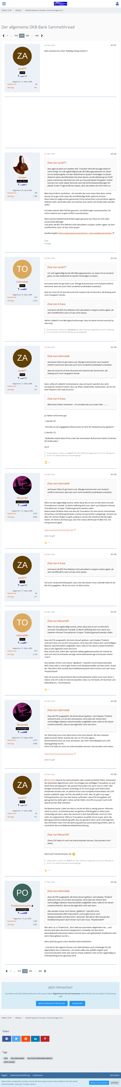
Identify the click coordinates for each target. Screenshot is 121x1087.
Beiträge (11, 87)
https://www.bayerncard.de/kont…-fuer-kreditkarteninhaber (85, 233)
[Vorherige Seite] (3, 36)
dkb (5, 1058)
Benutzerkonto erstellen (52, 1003)
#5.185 (113, 474)
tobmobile (72, 330)
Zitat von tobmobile (58, 356)
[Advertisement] (60, 122)
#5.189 (113, 774)
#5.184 (113, 347)
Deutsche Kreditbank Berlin (40, 1058)
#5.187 (113, 611)
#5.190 (113, 882)
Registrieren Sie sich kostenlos (66, 993)
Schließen (114, 1083)
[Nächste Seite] (42, 36)
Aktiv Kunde (9, 1062)
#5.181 (113, 45)
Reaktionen (12, 84)
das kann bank (17, 1058)
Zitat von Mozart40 (58, 621)
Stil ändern (115, 1075)
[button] (3, 3)
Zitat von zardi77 (56, 162)
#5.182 (113, 153)
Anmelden (77, 1003)
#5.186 (113, 554)
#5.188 (113, 701)
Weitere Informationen (99, 1083)
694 (37, 35)
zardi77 (70, 453)
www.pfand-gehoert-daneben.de (58, 530)
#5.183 (113, 258)
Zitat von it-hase (56, 304)
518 (16, 35)
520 (27, 35)
